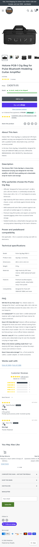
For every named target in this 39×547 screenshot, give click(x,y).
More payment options (19, 109)
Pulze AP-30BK (16, 365)
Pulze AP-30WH (6, 365)
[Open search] (28, 11)
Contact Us (19, 464)
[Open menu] (3, 10)
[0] (35, 11)
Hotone (4, 76)
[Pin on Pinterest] (28, 123)
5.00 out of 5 (24, 377)
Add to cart (19, 99)
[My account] (32, 11)
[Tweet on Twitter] (32, 123)
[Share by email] (35, 123)
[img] (6, 402)
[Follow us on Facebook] (3, 520)
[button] (11, 382)
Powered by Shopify (8, 543)
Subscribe (8, 504)
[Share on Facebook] (25, 123)
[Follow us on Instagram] (6, 520)
